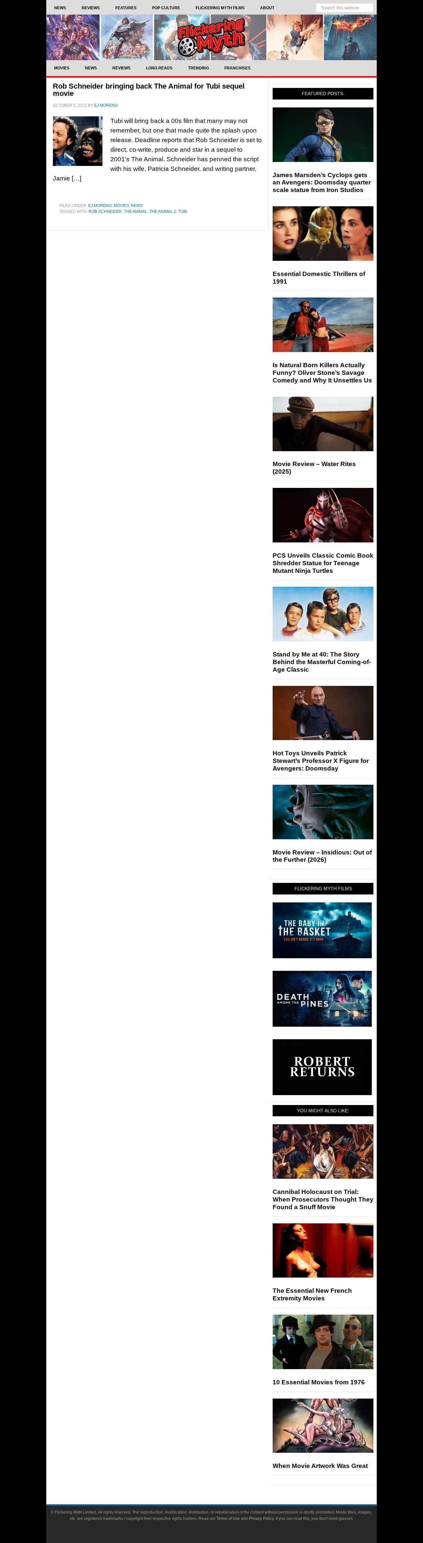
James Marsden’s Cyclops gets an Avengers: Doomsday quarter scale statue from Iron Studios (322, 183)
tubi (182, 211)
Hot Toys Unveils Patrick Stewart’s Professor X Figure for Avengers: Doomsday (321, 761)
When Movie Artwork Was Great (320, 1465)
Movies (121, 205)
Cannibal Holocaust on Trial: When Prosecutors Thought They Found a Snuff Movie (323, 1199)
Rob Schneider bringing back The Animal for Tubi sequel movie (149, 90)
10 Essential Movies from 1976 (319, 1382)
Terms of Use (228, 1518)
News (137, 205)
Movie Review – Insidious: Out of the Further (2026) (322, 856)
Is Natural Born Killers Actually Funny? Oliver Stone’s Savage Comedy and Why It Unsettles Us (322, 373)
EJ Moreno (100, 205)
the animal (135, 211)
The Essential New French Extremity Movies (312, 1294)
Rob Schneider (105, 211)
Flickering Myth (211, 37)
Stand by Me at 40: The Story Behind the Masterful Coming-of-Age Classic (322, 662)
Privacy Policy (261, 1518)
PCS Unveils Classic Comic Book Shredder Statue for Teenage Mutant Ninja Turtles (323, 563)
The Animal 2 (162, 211)
